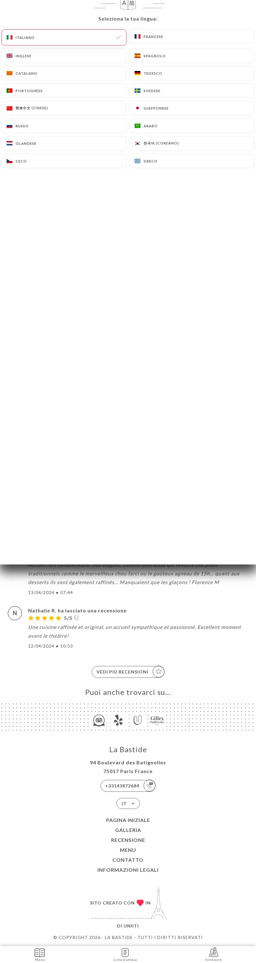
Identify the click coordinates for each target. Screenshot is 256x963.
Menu (128, 850)
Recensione (128, 840)
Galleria (128, 830)
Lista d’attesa (125, 959)
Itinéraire (213, 959)
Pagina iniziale (128, 820)
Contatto (128, 860)
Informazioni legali (128, 870)
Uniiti (131, 925)
